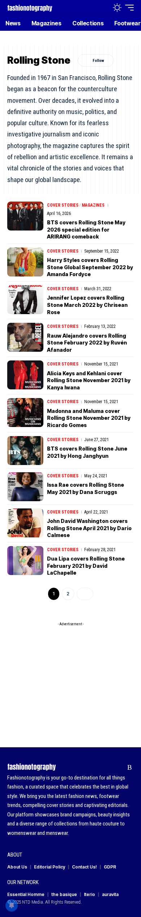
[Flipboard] (118, 767)
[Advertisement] (70, 675)
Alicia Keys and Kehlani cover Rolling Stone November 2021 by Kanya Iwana (89, 380)
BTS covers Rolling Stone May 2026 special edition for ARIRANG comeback (86, 229)
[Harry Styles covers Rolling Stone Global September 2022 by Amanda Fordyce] (25, 262)
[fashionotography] (29, 7)
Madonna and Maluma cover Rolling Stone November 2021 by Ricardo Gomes (89, 418)
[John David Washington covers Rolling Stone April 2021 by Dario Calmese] (25, 522)
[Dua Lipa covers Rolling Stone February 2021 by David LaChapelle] (25, 560)
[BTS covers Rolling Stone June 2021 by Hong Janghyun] (25, 450)
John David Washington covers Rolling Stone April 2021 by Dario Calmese (89, 528)
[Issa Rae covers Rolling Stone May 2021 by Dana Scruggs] (25, 486)
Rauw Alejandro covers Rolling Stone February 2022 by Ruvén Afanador (87, 343)
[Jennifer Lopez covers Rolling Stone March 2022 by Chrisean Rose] (25, 299)
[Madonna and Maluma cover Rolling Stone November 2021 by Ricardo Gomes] (25, 412)
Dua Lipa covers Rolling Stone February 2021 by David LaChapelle (86, 565)
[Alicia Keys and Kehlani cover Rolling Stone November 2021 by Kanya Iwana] (25, 374)
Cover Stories (62, 205)
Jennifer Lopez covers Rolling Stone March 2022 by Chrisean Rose (87, 305)
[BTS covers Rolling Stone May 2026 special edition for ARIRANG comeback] (25, 216)
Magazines (93, 205)
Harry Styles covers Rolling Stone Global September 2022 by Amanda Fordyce (90, 267)
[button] (102, 7)
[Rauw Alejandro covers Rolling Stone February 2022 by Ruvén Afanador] (25, 337)
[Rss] (129, 767)
